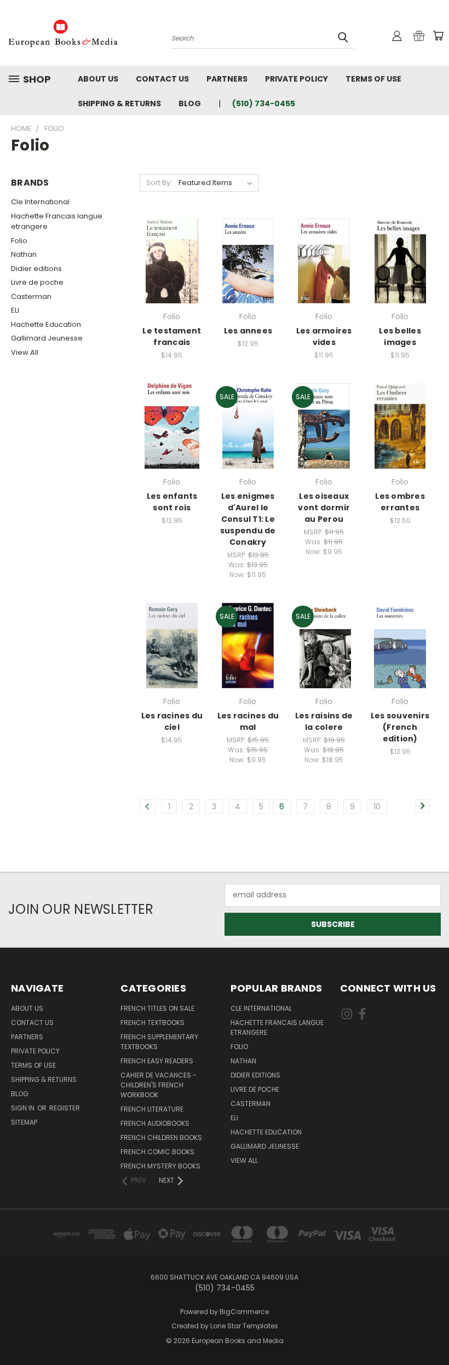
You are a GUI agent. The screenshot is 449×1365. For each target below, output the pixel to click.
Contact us (162, 78)
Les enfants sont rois (172, 502)
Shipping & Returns (119, 103)
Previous (432, 1330)
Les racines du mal (248, 721)
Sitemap (24, 1122)
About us (98, 78)
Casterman (31, 296)
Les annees (248, 330)
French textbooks (152, 1022)
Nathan (24, 254)
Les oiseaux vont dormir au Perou (324, 508)
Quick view (171, 234)
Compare (168, 256)
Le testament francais (171, 336)
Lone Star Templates (244, 1326)
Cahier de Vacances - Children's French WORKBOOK (158, 1084)
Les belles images (400, 336)
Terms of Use (373, 78)
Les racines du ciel (172, 721)
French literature (151, 1109)
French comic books (157, 1151)
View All (24, 352)
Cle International (40, 202)
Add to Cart (248, 280)
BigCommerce (244, 1311)
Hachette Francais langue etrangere (56, 221)
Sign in (23, 1108)
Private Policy (296, 78)
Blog (190, 103)
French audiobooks (154, 1123)
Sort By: (159, 182)
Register (64, 1108)
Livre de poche (37, 282)
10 (377, 806)
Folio (19, 240)
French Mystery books (160, 1166)
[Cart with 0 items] (438, 35)
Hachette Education (46, 324)
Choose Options (172, 280)
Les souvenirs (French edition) (400, 727)
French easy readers (156, 1060)
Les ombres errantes (400, 502)
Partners (226, 78)
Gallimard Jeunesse (47, 338)
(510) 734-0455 (263, 103)
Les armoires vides (324, 336)
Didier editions (36, 268)
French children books (161, 1137)
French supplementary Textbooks (159, 1041)
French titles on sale (157, 1008)
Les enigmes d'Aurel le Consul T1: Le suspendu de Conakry (248, 519)
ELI (15, 310)
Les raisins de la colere (324, 721)
